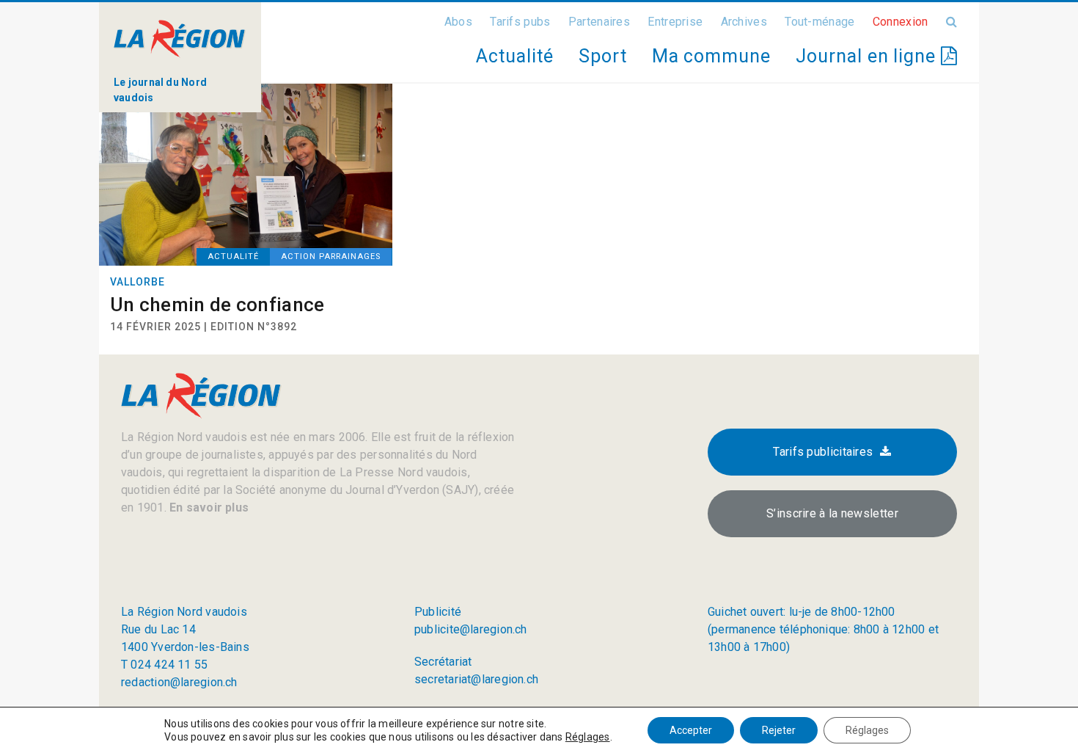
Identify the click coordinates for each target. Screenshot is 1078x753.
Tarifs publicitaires (823, 452)
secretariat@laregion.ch (476, 679)
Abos (458, 22)
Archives (744, 22)
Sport (603, 56)
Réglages (587, 737)
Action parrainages (331, 256)
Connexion (900, 22)
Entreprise (675, 22)
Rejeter (779, 730)
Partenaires (599, 22)
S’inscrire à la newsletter (832, 513)
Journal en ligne (868, 56)
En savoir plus (207, 507)
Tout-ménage (819, 22)
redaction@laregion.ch (179, 682)
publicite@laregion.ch (470, 629)
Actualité (514, 56)
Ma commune (711, 56)
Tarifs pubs (520, 22)
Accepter (691, 730)
